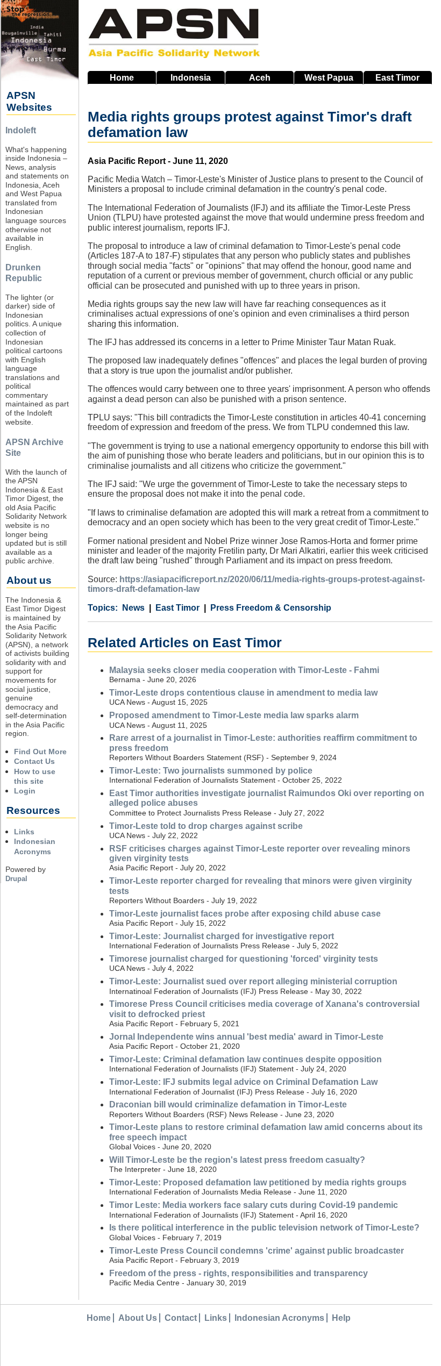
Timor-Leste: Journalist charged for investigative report (221, 936)
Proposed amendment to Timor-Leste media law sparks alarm (234, 715)
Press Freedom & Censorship (270, 607)
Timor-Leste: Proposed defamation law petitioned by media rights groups (258, 1182)
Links (24, 831)
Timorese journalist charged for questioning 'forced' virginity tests (243, 958)
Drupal (16, 879)
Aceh (260, 77)
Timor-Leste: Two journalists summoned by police (210, 770)
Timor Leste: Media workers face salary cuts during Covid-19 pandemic (253, 1205)
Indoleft (20, 130)
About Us (137, 1317)
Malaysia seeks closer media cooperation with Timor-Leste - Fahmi (244, 670)
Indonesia (190, 77)
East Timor (177, 607)
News (133, 607)
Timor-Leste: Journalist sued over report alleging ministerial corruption (253, 981)
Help (341, 1317)
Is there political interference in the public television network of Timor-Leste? (264, 1227)
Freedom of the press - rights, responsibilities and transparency (238, 1273)
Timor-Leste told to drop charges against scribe (206, 826)
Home (122, 77)
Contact (181, 1317)
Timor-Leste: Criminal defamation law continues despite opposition (245, 1059)
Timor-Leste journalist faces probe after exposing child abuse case (245, 913)
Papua (328, 77)
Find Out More (40, 751)
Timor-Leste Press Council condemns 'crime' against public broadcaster (256, 1250)
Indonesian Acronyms (279, 1317)
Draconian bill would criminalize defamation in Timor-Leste (228, 1104)
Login (24, 790)
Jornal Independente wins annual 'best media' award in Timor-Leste (246, 1036)
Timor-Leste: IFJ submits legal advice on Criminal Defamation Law (243, 1081)
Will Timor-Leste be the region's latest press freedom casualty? (237, 1159)
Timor (397, 77)
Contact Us (34, 761)
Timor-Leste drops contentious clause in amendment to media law (243, 692)
